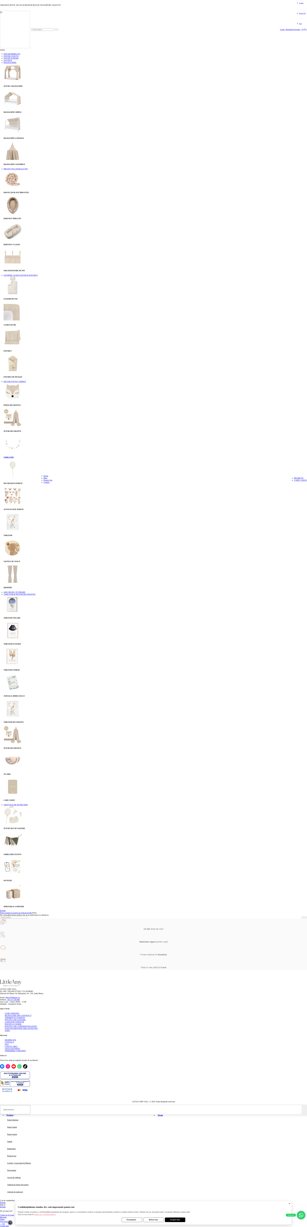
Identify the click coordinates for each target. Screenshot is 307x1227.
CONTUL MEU (11, 1046)
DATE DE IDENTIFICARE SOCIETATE (21, 1028)
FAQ (7, 1044)
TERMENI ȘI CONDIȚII (15, 1018)
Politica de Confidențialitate (44, 1214)
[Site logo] (15, 48)
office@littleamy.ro (12, 997)
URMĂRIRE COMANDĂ (15, 1051)
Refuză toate (153, 1220)
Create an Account (7, 1215)
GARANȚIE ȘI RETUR (14, 1022)
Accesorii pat (15, 913)
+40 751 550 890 (13, 1000)
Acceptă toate (175, 1220)
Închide (3, 911)
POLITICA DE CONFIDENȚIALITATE (21, 1026)
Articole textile (26, 913)
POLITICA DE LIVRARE (15, 1020)
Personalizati (131, 1220)
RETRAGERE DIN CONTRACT (18, 1015)
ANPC (7, 1031)
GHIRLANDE (9, 457)
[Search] (56, 29)
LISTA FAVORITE (12, 1049)
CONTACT (9, 1042)
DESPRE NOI (10, 1040)
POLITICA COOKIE (13, 1024)
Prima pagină (5, 913)
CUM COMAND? (12, 1013)
